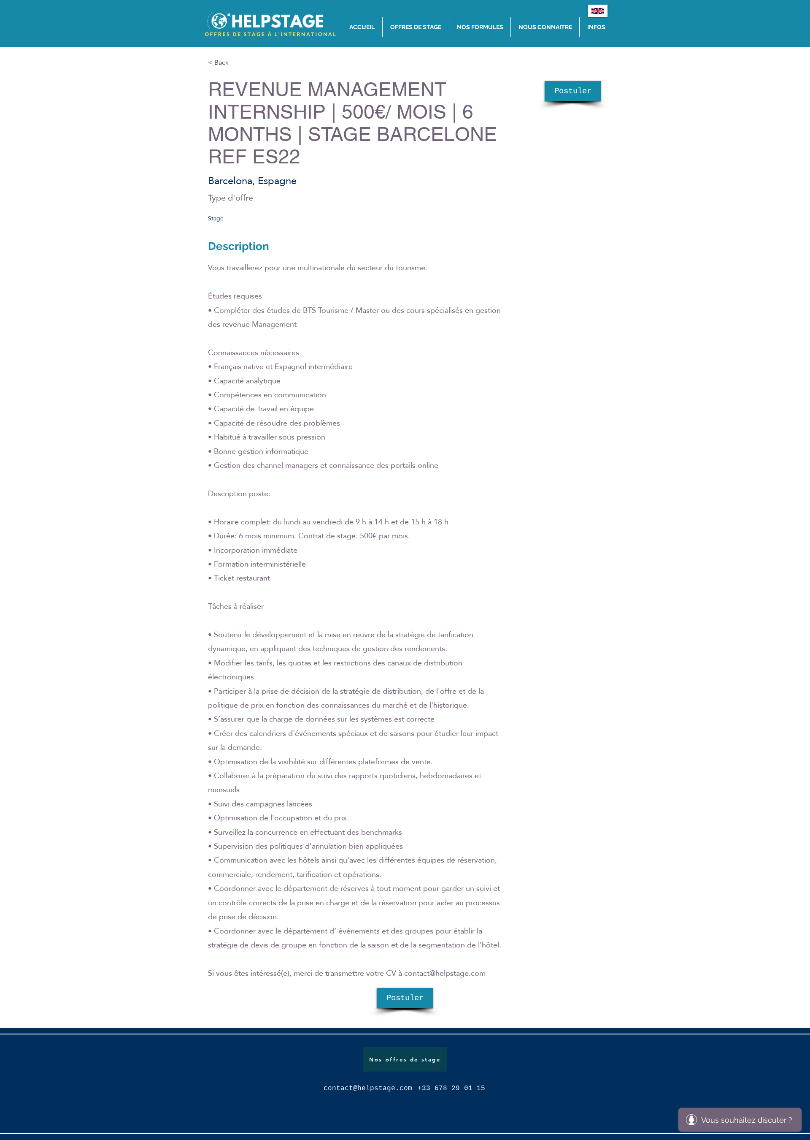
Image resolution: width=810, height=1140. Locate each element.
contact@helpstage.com (445, 973)
